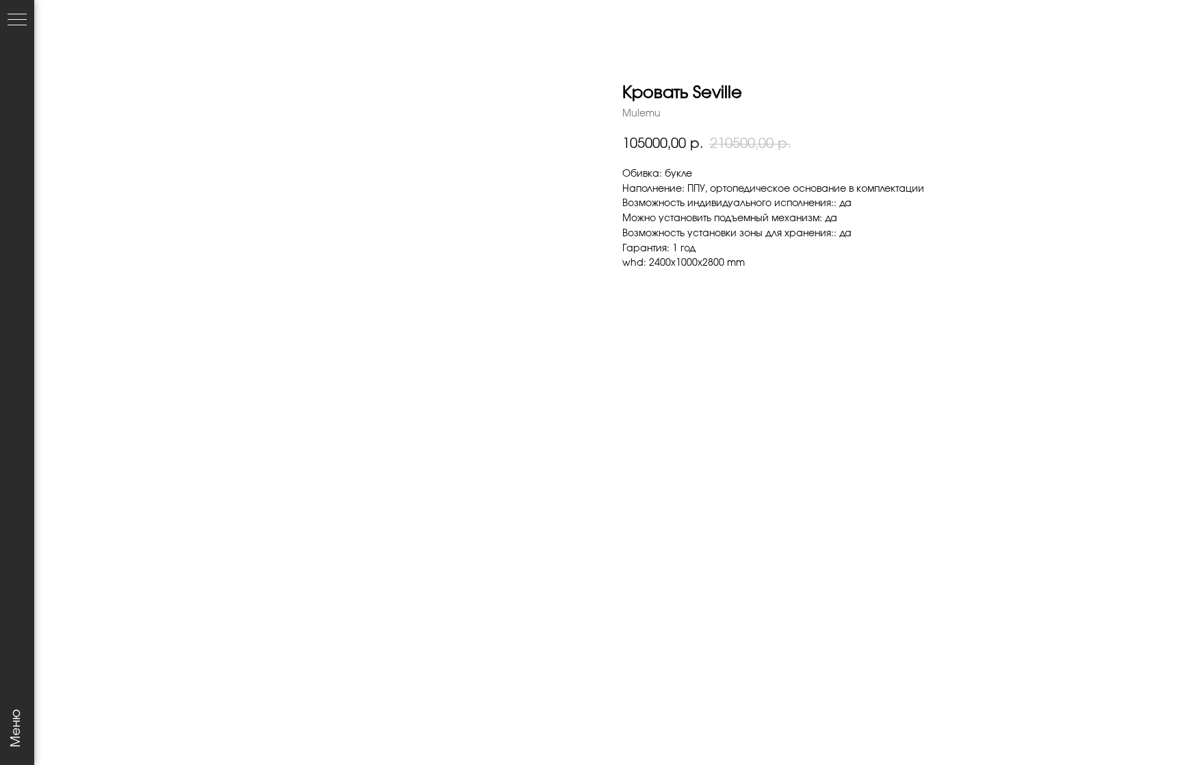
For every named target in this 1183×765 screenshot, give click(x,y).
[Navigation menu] (17, 20)
